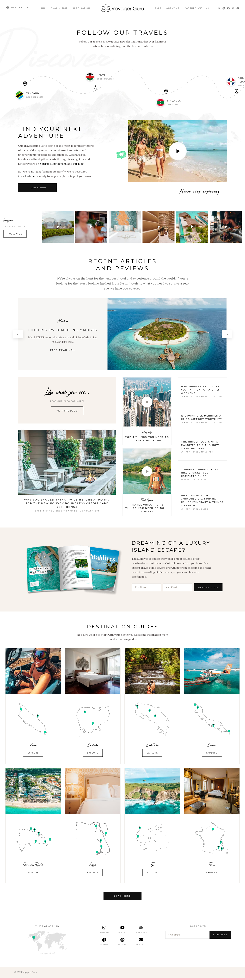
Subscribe (220, 935)
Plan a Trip (59, 8)
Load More (122, 896)
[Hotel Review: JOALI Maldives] (167, 334)
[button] (58, 227)
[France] (212, 791)
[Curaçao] (212, 671)
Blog (158, 8)
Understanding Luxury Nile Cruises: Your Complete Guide (199, 472)
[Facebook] (228, 8)
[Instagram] (219, 8)
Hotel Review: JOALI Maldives (63, 330)
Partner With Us (196, 8)
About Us (172, 8)
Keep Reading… (63, 350)
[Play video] (177, 151)
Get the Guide (208, 587)
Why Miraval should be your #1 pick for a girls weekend (200, 389)
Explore (33, 753)
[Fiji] (152, 791)
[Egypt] (92, 791)
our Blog (78, 163)
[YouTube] (237, 8)
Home (42, 8)
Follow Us (15, 234)
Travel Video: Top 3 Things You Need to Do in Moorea (147, 508)
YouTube (45, 163)
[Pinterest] (223, 8)
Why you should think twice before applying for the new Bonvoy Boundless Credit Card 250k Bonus (67, 503)
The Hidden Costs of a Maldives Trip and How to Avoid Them (200, 445)
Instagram (59, 163)
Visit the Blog (67, 411)
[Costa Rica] (152, 671)
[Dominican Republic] (33, 791)
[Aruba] (33, 671)
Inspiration (81, 8)
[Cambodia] (92, 671)
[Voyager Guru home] (122, 8)
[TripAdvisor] (233, 8)
